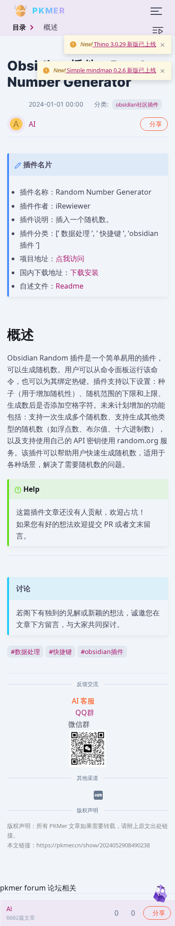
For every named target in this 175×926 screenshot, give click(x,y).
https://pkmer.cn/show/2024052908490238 (93, 845)
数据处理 (25, 651)
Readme (69, 286)
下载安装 (84, 272)
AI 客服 (84, 701)
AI (32, 124)
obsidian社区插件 (137, 104)
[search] (87, 11)
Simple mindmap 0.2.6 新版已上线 (111, 70)
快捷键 (60, 651)
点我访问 (70, 258)
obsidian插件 (102, 651)
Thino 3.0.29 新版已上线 (124, 44)
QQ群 (84, 712)
